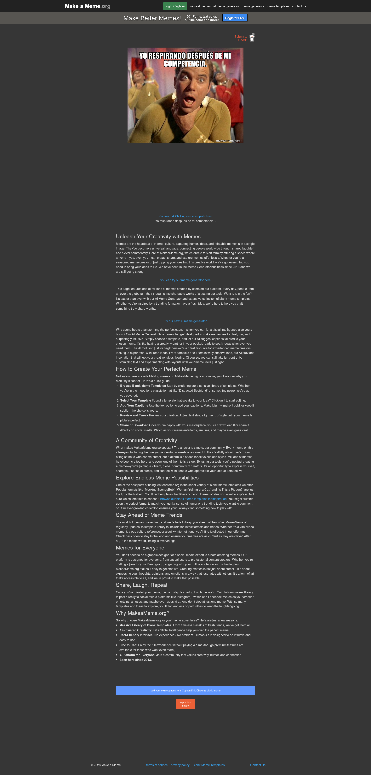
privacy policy (180, 765)
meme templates (278, 6)
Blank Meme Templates (209, 765)
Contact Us (257, 765)
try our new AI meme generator (186, 321)
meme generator (253, 6)
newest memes (200, 6)
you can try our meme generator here (185, 280)
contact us (299, 6)
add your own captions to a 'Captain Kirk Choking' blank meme (185, 690)
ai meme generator (226, 6)
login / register (175, 6)
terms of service (157, 765)
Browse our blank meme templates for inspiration (193, 498)
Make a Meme (88, 6)
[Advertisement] (80, 106)
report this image (185, 704)
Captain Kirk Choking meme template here (185, 216)
